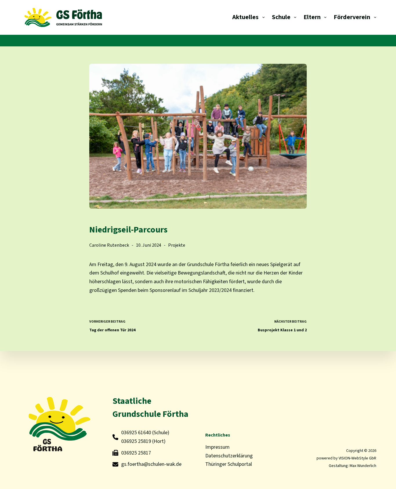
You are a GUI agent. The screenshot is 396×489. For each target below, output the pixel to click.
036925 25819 (136, 441)
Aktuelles (245, 17)
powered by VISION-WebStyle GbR (346, 458)
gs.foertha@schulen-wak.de (151, 464)
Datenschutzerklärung (229, 455)
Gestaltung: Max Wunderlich (352, 466)
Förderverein (352, 17)
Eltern (312, 17)
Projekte (176, 245)
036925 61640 (136, 432)
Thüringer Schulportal (228, 464)
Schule (281, 17)
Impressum (217, 447)
